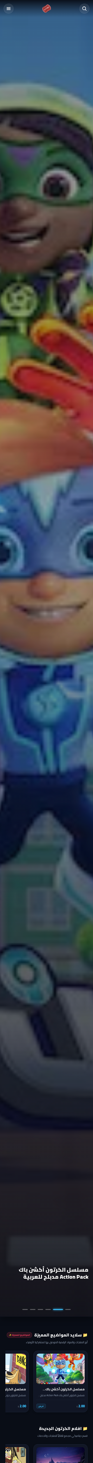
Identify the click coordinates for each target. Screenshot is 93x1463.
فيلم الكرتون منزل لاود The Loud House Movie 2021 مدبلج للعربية (47, 1273)
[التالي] (12, 1381)
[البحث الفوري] (84, 9)
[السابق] (81, 1381)
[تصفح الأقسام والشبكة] (9, 9)
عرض (41, 1406)
